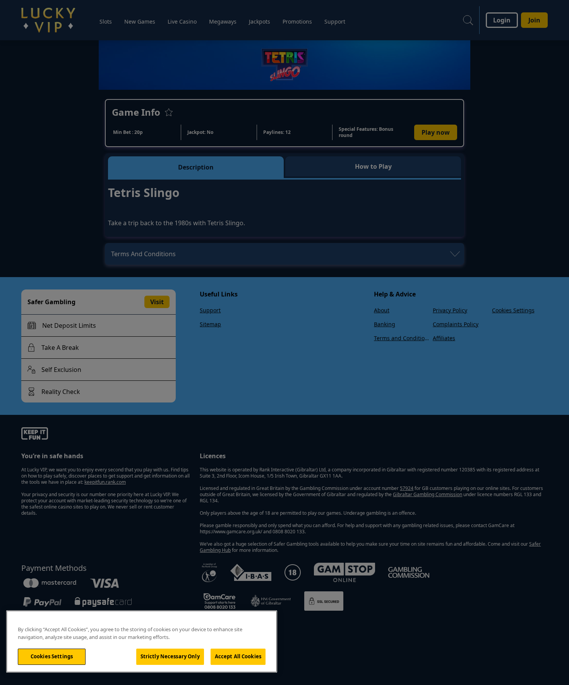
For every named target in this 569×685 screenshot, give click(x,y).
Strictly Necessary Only (170, 656)
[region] (141, 641)
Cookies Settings (52, 656)
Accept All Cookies (238, 656)
